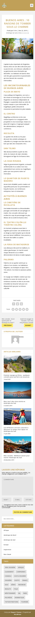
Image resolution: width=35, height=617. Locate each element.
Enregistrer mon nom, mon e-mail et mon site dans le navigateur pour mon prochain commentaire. (17, 506)
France (25, 580)
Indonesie (22, 585)
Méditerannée (10, 593)
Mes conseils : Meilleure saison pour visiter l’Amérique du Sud (17, 456)
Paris (25, 593)
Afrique (6, 530)
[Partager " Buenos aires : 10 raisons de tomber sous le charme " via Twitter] (17, 304)
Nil (19, 593)
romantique (19, 597)
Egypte (17, 580)
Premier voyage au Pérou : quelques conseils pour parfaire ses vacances (17, 376)
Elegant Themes (16, 612)
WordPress (17, 614)
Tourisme (24, 602)
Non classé (7, 554)
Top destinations (11, 602)
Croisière (8, 580)
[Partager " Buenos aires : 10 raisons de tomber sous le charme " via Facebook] (14, 304)
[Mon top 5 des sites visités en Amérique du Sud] (17, 390)
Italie (16, 589)
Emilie (15, 30)
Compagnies (21, 572)
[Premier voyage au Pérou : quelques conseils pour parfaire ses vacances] (17, 364)
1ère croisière (10, 567)
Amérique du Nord (10, 535)
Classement (9, 572)
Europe (6, 545)
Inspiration (7, 549)
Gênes (13, 585)
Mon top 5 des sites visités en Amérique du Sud (14, 402)
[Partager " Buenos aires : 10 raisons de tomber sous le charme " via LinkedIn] (21, 304)
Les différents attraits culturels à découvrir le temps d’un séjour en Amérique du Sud (16, 429)
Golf (6, 585)
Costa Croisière (20, 576)
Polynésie (8, 597)
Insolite (8, 589)
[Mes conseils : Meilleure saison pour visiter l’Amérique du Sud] (17, 444)
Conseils (8, 576)
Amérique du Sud (11, 33)
